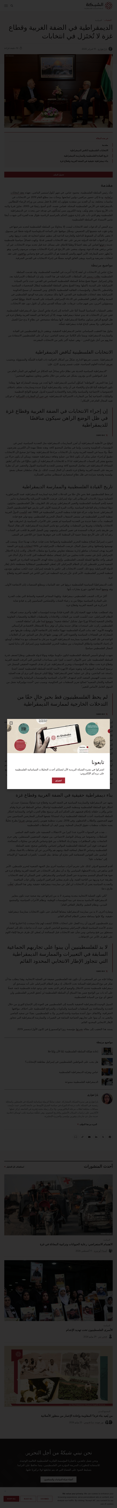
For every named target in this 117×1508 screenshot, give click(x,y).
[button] (11, 723)
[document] (58, 754)
